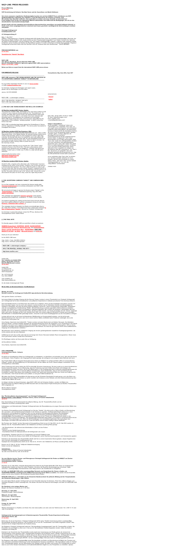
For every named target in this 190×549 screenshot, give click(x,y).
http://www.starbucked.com (10, 155)
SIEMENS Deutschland (9, 226)
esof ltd (8, 229)
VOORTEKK (20, 226)
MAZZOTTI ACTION (7, 231)
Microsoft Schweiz (27, 231)
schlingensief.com (7, 227)
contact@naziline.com (14, 85)
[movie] (51, 96)
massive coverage (26, 195)
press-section (34, 83)
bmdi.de (16, 227)
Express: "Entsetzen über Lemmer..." (13, 203)
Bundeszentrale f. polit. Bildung (11, 397)
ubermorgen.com (25, 227)
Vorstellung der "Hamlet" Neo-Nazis (13, 54)
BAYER (27, 226)
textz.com (39, 231)
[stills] (50, 99)
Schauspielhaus (7, 191)
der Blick (17, 231)
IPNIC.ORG (38, 229)
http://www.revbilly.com (9, 157)
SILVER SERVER (35, 226)
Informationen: (6, 448)
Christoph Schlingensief (9, 186)
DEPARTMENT (29, 229)
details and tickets (7, 193)
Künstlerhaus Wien (18, 229)
